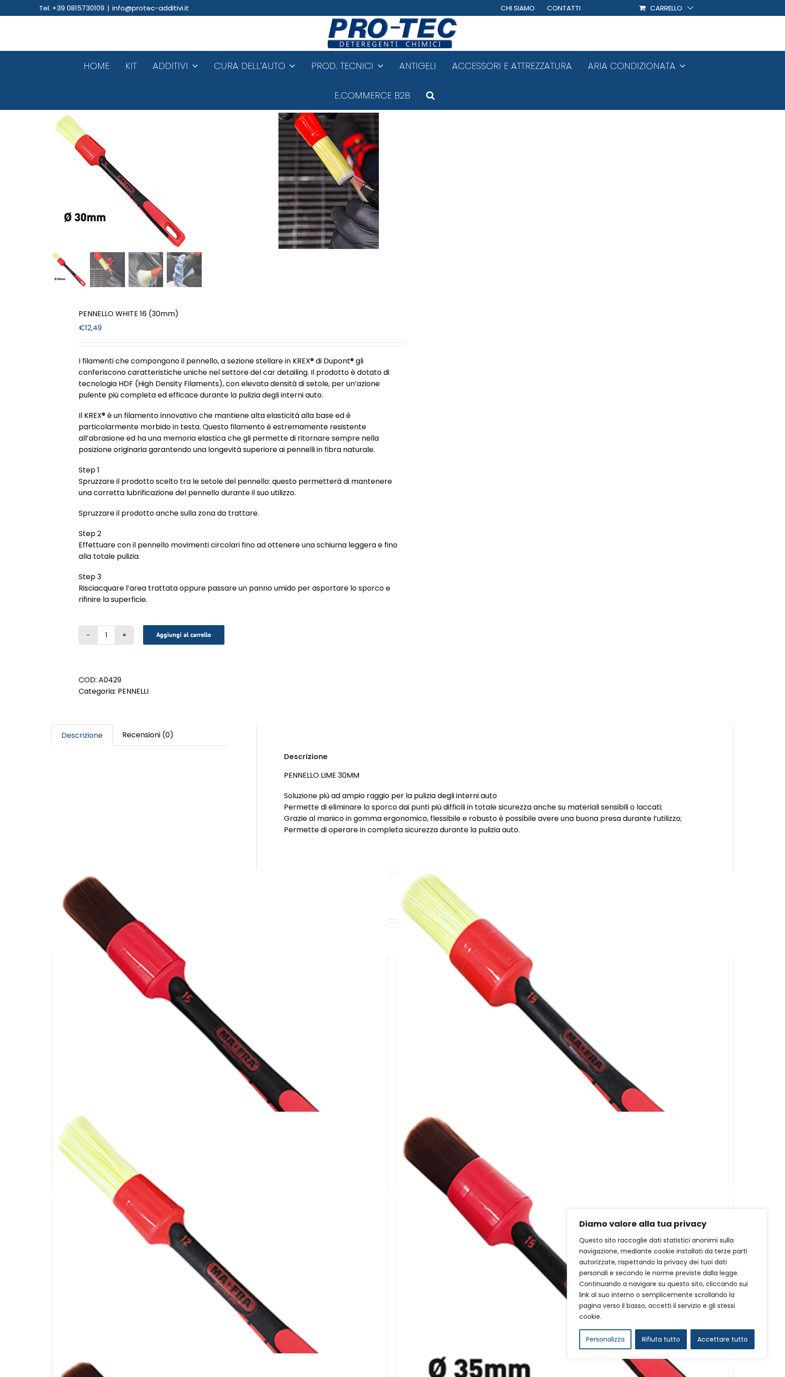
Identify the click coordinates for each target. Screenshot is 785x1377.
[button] (430, 95)
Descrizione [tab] (82, 735)
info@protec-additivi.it (150, 8)
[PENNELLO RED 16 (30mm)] (220, 1037)
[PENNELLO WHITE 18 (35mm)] (565, 1037)
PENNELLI (133, 691)
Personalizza (605, 1339)
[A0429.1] (164, 181)
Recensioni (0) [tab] (148, 735)
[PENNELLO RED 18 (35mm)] (565, 1279)
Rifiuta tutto (661, 1339)
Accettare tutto (722, 1339)
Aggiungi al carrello (183, 635)
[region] (667, 1284)
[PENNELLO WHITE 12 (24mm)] (220, 1279)
